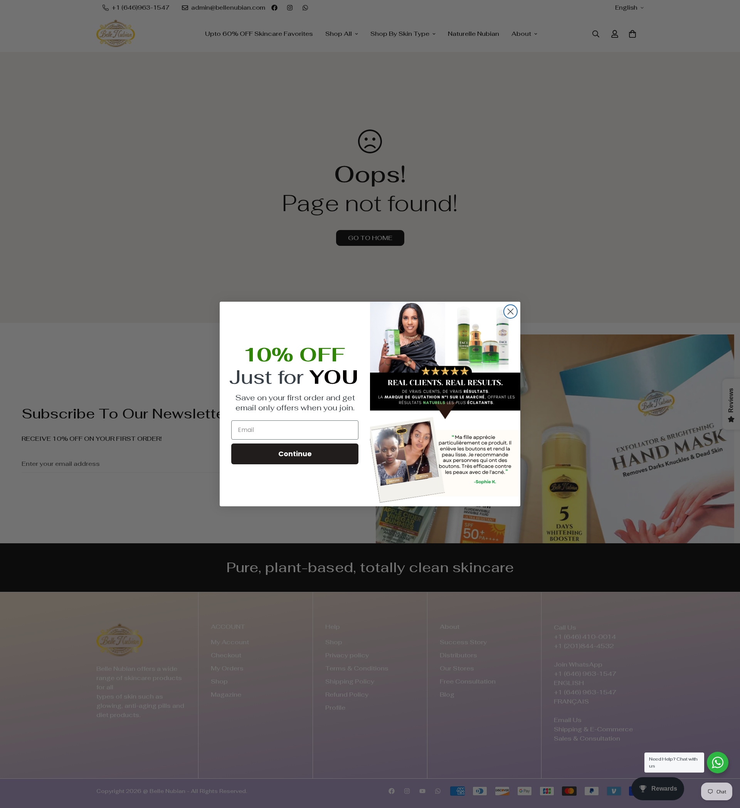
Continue (295, 454)
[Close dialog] (510, 311)
